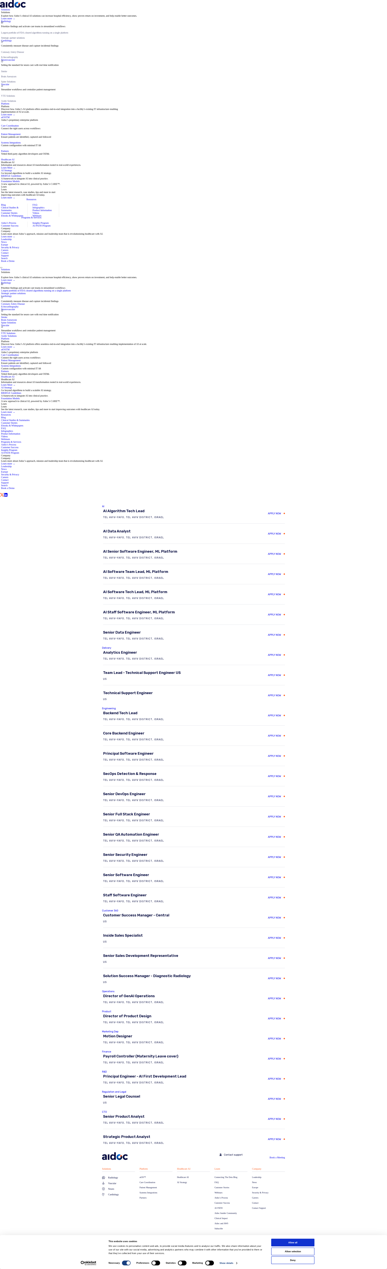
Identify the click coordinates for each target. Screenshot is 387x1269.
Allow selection (293, 1251)
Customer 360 (110, 910)
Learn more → (8, 18)
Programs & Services (31, 217)
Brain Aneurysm (8, 76)
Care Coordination (10, 125)
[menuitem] (194, 55)
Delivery (106, 647)
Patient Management (11, 134)
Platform (144, 1169)
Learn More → (8, 167)
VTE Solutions (8, 96)
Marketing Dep (110, 1031)
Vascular (5, 84)
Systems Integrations (11, 142)
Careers (4, 250)
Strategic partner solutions (13, 38)
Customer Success (9, 225)
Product (106, 1011)
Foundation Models (10, 181)
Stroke (4, 71)
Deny (293, 1260)
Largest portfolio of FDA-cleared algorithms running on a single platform (34, 32)
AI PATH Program (41, 225)
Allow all (292, 1242)
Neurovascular (8, 60)
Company (256, 1169)
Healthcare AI (183, 1169)
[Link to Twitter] (2, 495)
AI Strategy (6, 170)
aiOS (5, 117)
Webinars (37, 215)
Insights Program (41, 223)
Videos (36, 213)
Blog (3, 205)
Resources (31, 199)
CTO (104, 1111)
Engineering (109, 708)
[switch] (155, 1263)
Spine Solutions (8, 81)
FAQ (35, 205)
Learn (217, 1169)
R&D (104, 1071)
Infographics (38, 207)
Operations (108, 991)
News (4, 242)
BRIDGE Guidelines (11, 176)
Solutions (106, 1169)
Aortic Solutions (8, 101)
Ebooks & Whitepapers (12, 215)
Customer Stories (9, 213)
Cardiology (6, 40)
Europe (4, 244)
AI (103, 506)
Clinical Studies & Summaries (9, 209)
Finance (106, 1051)
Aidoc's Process (8, 223)
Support (5, 255)
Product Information (42, 210)
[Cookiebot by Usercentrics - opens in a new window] (88, 1263)
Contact (4, 253)
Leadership (6, 239)
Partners (5, 151)
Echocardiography (9, 57)
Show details (226, 1263)
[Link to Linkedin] (6, 495)
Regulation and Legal (114, 1091)
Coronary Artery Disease (12, 52)
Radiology (6, 21)
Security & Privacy (10, 247)
